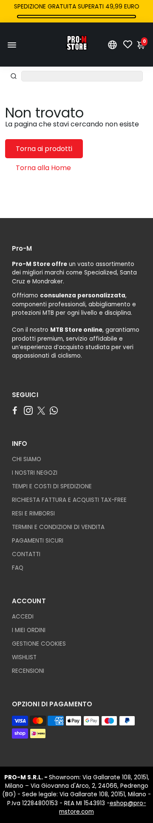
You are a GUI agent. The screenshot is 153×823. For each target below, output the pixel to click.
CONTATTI (26, 554)
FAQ (17, 568)
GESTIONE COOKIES (39, 644)
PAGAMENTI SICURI (37, 541)
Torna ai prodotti (44, 149)
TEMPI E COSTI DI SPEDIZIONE (52, 486)
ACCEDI (23, 617)
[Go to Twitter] (41, 410)
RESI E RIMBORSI (33, 513)
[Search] (13, 76)
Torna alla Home (43, 168)
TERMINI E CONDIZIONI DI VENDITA (58, 527)
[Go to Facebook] (15, 410)
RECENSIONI (28, 671)
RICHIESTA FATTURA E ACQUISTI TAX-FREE (69, 500)
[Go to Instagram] (28, 410)
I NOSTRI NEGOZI (34, 473)
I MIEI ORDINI (28, 630)
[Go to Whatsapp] (54, 410)
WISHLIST (24, 657)
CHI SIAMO (26, 459)
